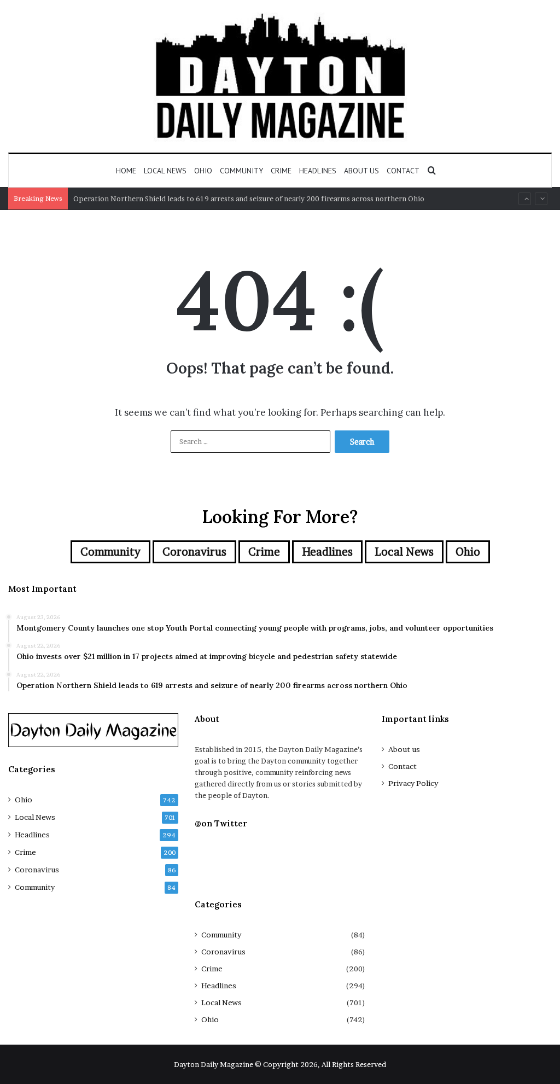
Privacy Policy (413, 783)
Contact (403, 171)
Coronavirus (194, 551)
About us (361, 171)
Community (241, 171)
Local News (165, 171)
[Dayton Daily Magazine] (280, 76)
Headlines (317, 171)
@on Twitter (221, 823)
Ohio (203, 171)
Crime (281, 171)
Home (126, 171)
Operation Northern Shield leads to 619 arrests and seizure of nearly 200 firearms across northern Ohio (248, 198)
